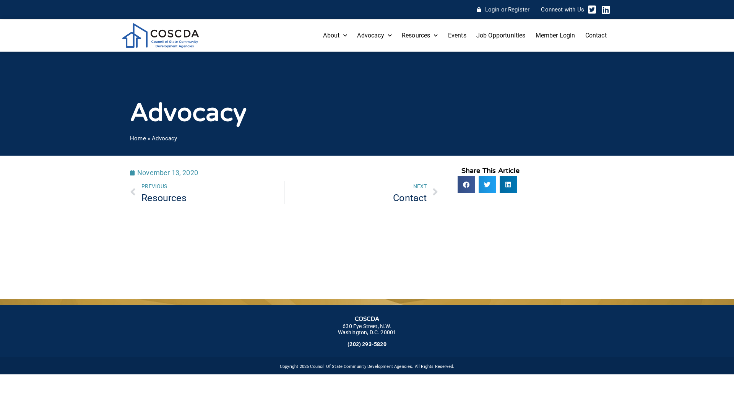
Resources (416, 35)
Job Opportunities (501, 35)
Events (457, 35)
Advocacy (370, 35)
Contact (596, 35)
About (331, 35)
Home (138, 138)
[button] (466, 184)
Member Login (555, 35)
